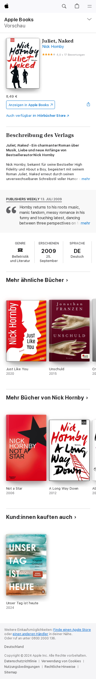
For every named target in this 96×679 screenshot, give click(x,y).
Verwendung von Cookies (61, 661)
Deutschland (14, 647)
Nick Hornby (53, 46)
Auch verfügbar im (36, 116)
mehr (86, 179)
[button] (64, 6)
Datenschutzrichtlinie (20, 661)
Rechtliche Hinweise (60, 667)
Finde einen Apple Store (72, 630)
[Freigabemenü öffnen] (88, 104)
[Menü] (89, 6)
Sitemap (10, 672)
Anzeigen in (29, 105)
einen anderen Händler (30, 634)
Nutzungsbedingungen (22, 667)
